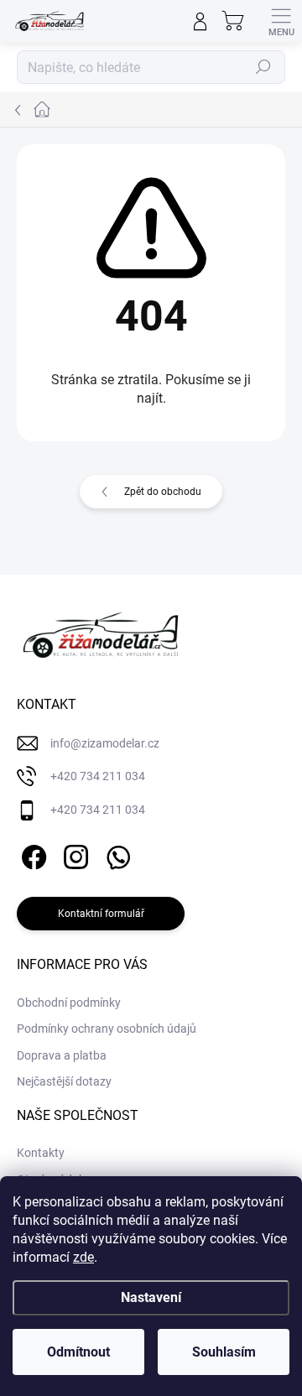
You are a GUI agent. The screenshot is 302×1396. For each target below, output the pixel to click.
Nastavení (151, 1297)
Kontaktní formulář (101, 913)
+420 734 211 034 (97, 776)
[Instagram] (73, 853)
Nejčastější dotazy (64, 1081)
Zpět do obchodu (162, 491)
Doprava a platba (62, 1055)
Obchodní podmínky (69, 1002)
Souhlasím (224, 1352)
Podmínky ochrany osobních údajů (106, 1028)
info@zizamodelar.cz (104, 743)
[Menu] (281, 21)
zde (83, 1257)
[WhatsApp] (115, 853)
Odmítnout (78, 1352)
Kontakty (41, 1152)
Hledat (263, 67)
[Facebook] (31, 853)
